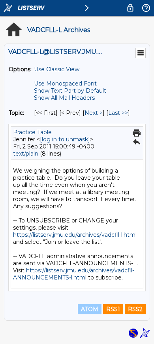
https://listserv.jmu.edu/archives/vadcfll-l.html (75, 234)
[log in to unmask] (65, 139)
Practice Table (32, 132)
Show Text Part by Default (70, 90)
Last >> (118, 112)
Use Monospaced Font (65, 83)
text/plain (25, 153)
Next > (94, 112)
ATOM (89, 309)
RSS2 (135, 309)
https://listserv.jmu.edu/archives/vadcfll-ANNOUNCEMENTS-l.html (73, 274)
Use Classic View (56, 69)
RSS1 (113, 309)
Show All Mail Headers (64, 97)
